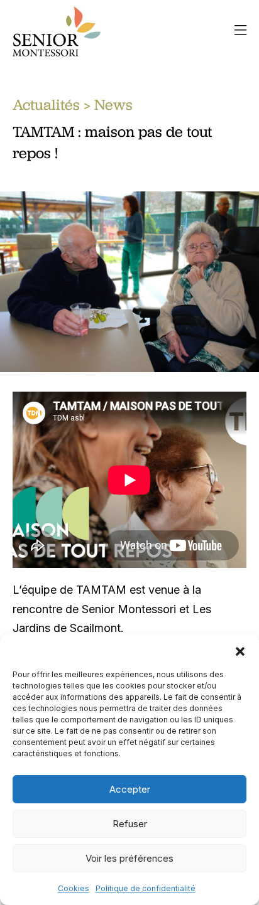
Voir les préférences (129, 858)
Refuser (130, 824)
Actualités (46, 104)
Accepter (129, 789)
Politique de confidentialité (146, 888)
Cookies (73, 888)
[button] (240, 650)
